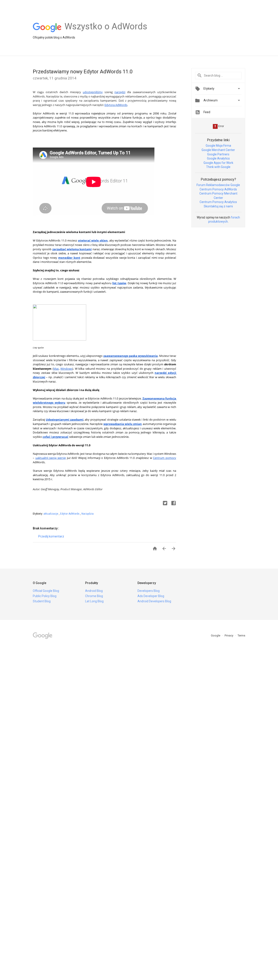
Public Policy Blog (44, 596)
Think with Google (218, 167)
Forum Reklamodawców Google (218, 185)
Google (216, 635)
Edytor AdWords (70, 513)
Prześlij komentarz (51, 536)
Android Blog (94, 591)
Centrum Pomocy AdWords (218, 189)
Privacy (229, 635)
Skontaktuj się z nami (218, 206)
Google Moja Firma (218, 145)
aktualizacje (51, 513)
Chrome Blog (94, 596)
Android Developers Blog (154, 601)
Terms (241, 635)
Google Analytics (218, 158)
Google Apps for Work (218, 163)
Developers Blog (148, 591)
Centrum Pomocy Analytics (218, 202)
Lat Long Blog (94, 601)
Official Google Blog (46, 591)
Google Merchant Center (218, 150)
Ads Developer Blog (150, 596)
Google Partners (218, 154)
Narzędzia (87, 513)
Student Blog (42, 601)
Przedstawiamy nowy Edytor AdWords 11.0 (82, 72)
